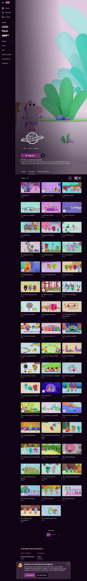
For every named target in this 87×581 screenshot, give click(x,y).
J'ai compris (30, 575)
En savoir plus (41, 575)
